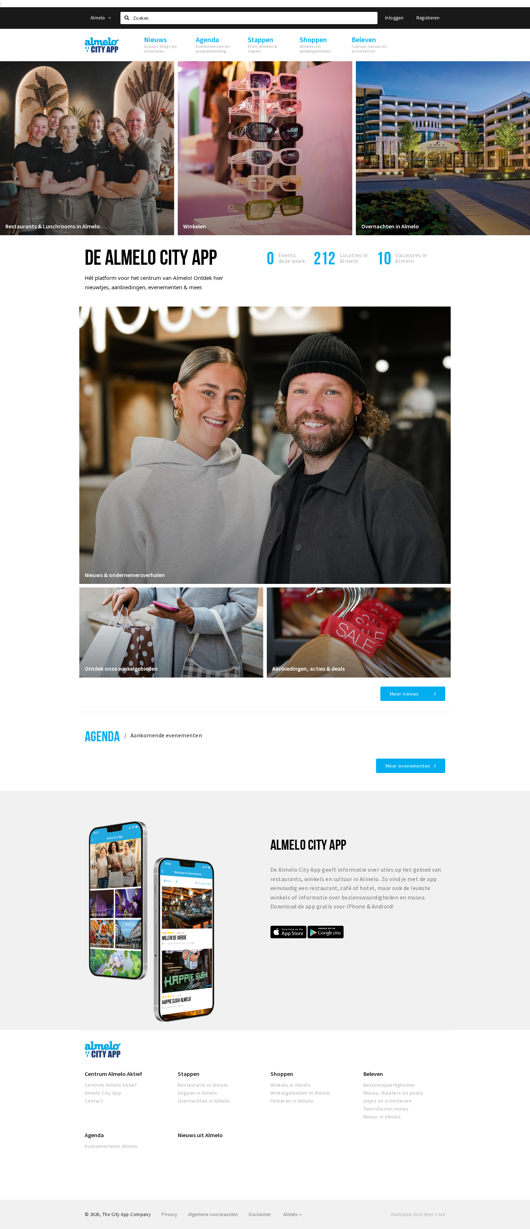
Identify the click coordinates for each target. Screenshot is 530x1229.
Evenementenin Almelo (111, 1146)
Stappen (188, 1073)
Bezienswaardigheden (389, 1085)
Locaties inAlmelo (354, 258)
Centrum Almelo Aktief (113, 1073)
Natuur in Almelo (382, 1116)
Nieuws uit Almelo (200, 1135)
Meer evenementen (407, 766)
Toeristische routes (386, 1108)
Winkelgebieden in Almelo (300, 1093)
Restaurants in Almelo (203, 1085)
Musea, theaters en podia (393, 1093)
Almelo (98, 18)
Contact (94, 1101)
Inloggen (394, 18)
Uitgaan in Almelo (197, 1093)
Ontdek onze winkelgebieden (121, 668)
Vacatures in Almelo (411, 258)
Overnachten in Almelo (390, 226)
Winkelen (194, 226)
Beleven (373, 1073)
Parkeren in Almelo (292, 1101)
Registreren (428, 18)
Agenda (102, 736)
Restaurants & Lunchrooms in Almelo (52, 226)
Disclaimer (260, 1214)
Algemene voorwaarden (213, 1214)
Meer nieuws (404, 694)
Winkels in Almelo (290, 1085)
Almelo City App (103, 1093)
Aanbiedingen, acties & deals (308, 668)
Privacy (169, 1214)
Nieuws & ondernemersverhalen (125, 574)
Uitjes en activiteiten (387, 1101)
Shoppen (281, 1073)
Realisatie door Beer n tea (418, 1214)
